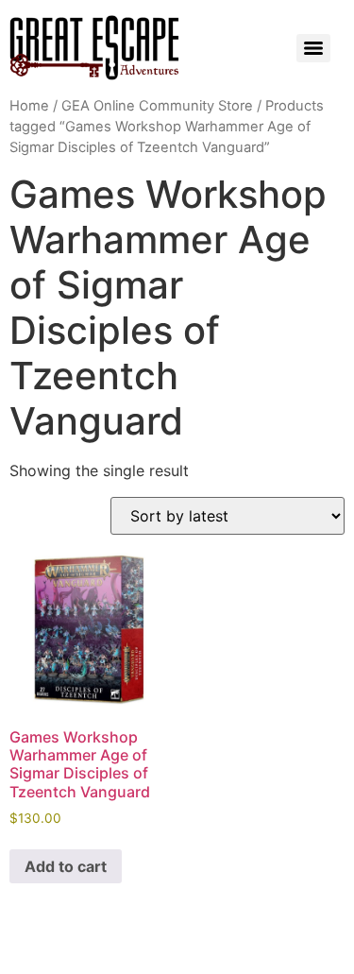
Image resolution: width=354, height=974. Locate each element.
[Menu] (313, 48)
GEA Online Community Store (157, 105)
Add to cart (66, 866)
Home (29, 105)
